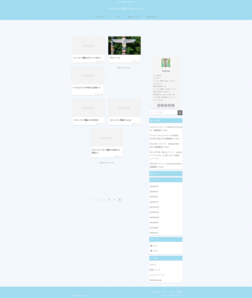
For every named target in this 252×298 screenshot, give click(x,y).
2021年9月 (154, 223)
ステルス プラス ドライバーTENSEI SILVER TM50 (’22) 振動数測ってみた (165, 137)
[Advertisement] (106, 28)
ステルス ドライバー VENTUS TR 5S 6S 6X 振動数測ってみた (166, 128)
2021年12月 (154, 207)
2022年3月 (154, 192)
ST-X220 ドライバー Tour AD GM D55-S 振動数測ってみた (166, 165)
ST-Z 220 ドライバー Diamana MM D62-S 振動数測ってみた (164, 145)
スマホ (155, 251)
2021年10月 (154, 217)
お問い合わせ (155, 292)
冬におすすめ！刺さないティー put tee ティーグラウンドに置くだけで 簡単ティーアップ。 (166, 155)
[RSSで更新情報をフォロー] (173, 105)
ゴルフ (155, 246)
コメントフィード (157, 275)
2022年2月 (154, 197)
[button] (179, 112)
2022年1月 (154, 202)
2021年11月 (154, 212)
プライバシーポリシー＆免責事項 (172, 292)
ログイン (153, 265)
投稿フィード (155, 270)
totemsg (166, 71)
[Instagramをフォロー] (165, 105)
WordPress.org (156, 280)
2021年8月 (154, 228)
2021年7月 (154, 233)
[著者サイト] (158, 105)
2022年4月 (154, 186)
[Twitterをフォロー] (162, 105)
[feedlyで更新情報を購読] (169, 105)
